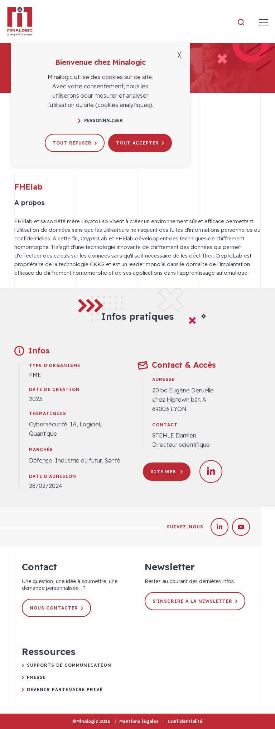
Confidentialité (185, 721)
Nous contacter (54, 608)
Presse (36, 677)
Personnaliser (103, 120)
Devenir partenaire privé (65, 689)
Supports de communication (69, 665)
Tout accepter (137, 143)
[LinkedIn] (219, 527)
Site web (164, 471)
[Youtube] (241, 527)
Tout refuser (72, 143)
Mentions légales (139, 721)
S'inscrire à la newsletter (192, 601)
